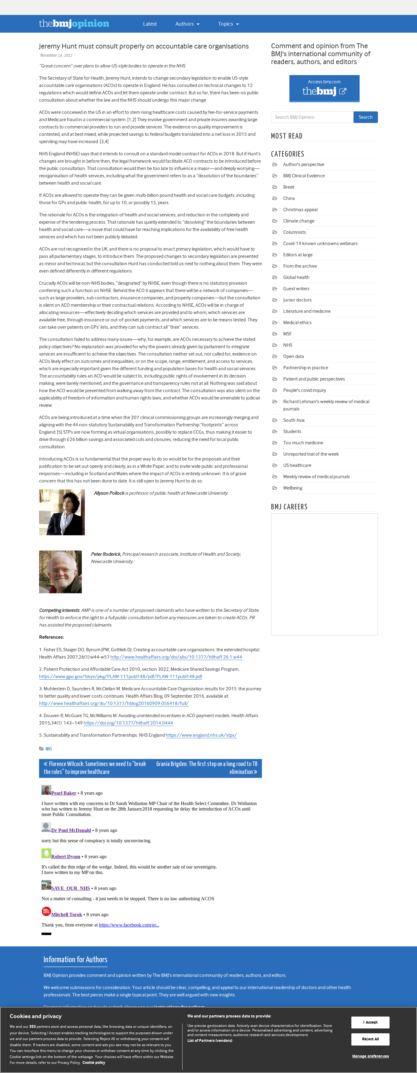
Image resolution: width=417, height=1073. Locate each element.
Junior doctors (297, 300)
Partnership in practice (305, 367)
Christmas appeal (300, 209)
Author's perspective (303, 164)
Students (292, 431)
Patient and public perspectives (314, 379)
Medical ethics (297, 322)
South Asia (294, 420)
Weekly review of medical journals (316, 476)
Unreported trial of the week (311, 454)
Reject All (370, 1039)
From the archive (300, 266)
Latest (150, 24)
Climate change (298, 221)
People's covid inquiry (304, 390)
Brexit (288, 187)
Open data (293, 356)
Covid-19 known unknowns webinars (320, 243)
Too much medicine (303, 443)
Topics (226, 24)
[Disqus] (150, 858)
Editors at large (298, 255)
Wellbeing (292, 488)
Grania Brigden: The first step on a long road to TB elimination (206, 768)
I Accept (370, 1022)
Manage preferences (370, 1056)
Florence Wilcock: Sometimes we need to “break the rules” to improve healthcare (95, 768)
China (289, 198)
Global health (296, 277)
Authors (185, 24)
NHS (49, 749)
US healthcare (297, 465)
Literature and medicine (307, 311)
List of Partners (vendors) (209, 1041)
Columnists (294, 232)
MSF (287, 334)
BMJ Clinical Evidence (304, 176)
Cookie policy (93, 1062)
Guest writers (296, 288)
